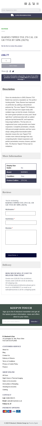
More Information (12, 156)
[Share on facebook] (10, 71)
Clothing (5, 389)
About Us (5, 349)
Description (9, 89)
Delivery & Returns (9, 358)
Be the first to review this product (11, 46)
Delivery (7, 265)
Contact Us (6, 355)
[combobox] (21, 10)
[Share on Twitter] (13, 71)
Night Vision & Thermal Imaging (13, 378)
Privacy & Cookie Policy (10, 364)
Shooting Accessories (9, 387)
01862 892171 (10, 398)
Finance (5, 367)
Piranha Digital (33, 423)
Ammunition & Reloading (10, 384)
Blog (4, 352)
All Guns (5, 375)
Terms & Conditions (9, 361)
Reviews (7, 192)
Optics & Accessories (9, 381)
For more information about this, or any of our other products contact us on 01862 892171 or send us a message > (21, 77)
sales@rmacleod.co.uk (13, 289)
